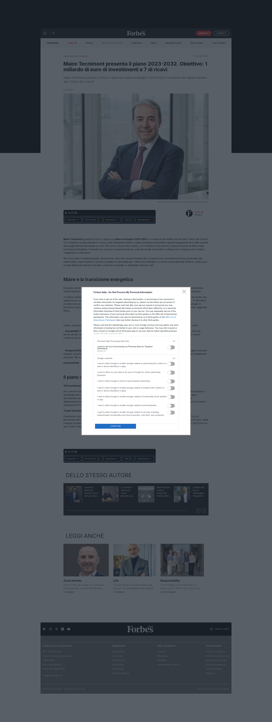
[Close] (185, 292)
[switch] (171, 347)
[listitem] (136, 341)
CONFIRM (115, 426)
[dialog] (136, 361)
